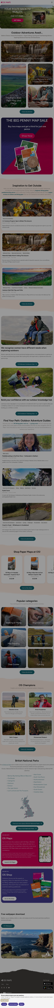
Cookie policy (4, 1000)
